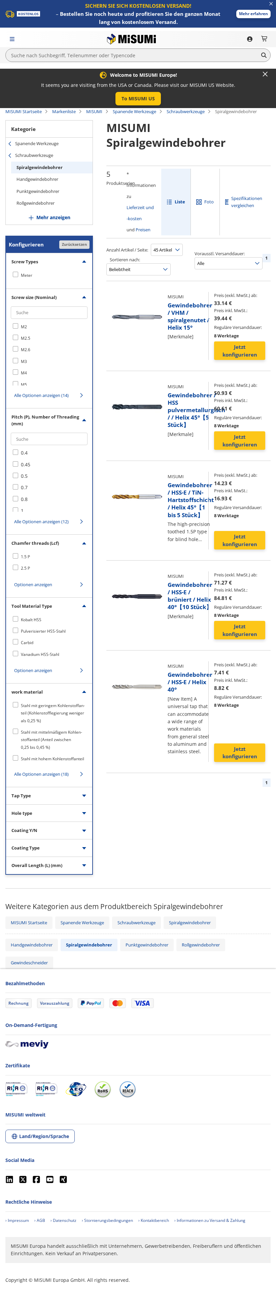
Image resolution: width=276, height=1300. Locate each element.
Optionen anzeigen (33, 584)
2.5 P (25, 568)
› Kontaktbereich (153, 1220)
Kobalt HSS (31, 620)
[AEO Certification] (75, 1089)
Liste (180, 202)
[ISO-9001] (16, 1089)
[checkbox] (49, 275)
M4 (24, 373)
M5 (24, 385)
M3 (24, 361)
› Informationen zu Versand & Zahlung (209, 1220)
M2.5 (25, 338)
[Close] (265, 74)
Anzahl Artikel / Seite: (127, 250)
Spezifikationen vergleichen (246, 201)
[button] (253, 14)
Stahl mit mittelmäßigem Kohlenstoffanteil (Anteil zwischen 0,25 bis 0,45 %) (51, 739)
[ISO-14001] (46, 1089)
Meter (26, 275)
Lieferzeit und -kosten (140, 213)
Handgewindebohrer (37, 179)
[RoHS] (102, 1089)
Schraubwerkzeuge (186, 111)
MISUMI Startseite (23, 111)
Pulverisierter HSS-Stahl (43, 631)
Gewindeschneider (29, 963)
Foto (209, 202)
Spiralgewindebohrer (39, 167)
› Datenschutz (63, 1220)
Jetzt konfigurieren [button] (239, 350)
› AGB (39, 1220)
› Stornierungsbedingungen (107, 1220)
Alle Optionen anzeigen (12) (41, 522)
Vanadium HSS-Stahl (40, 654)
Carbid (27, 642)
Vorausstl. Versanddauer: (220, 254)
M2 (24, 327)
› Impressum (17, 1220)
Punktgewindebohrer (37, 191)
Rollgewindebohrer (35, 203)
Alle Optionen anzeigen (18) (41, 774)
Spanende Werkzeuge (134, 111)
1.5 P (25, 557)
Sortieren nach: (125, 260)
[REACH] (127, 1089)
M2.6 (25, 350)
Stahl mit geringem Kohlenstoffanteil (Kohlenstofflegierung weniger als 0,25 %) (53, 713)
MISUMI (94, 111)
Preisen (143, 230)
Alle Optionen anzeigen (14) (41, 395)
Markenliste (64, 111)
